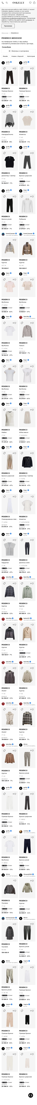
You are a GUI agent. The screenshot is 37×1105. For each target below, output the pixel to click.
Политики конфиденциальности (14, 18)
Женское (5, 33)
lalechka (26, 316)
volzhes (25, 831)
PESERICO (6, 88)
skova (25, 744)
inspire (25, 961)
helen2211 (26, 618)
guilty (8, 62)
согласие (28, 20)
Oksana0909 (27, 874)
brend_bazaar (10, 233)
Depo (25, 190)
